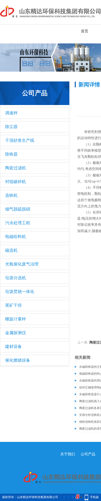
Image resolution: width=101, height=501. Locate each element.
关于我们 (67, 454)
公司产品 (88, 454)
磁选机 (11, 250)
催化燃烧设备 (17, 360)
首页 (84, 31)
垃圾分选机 (15, 278)
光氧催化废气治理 (21, 264)
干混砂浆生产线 (19, 140)
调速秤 (11, 113)
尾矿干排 (13, 305)
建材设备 (13, 346)
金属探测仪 (15, 332)
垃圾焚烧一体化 (19, 291)
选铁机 (11, 195)
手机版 (94, 497)
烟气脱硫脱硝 (17, 209)
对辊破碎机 (15, 181)
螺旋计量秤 (15, 319)
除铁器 (11, 154)
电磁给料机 (15, 236)
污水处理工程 (17, 223)
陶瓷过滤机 (15, 168)
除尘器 (11, 126)
